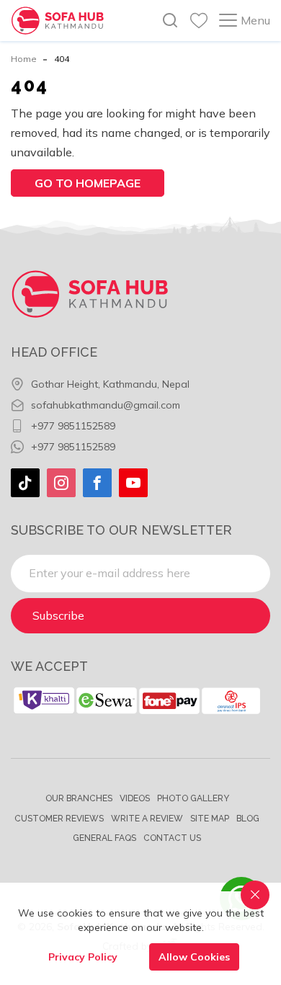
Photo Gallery (193, 798)
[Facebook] (97, 482)
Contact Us (172, 838)
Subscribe (58, 615)
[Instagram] (61, 482)
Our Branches (78, 798)
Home (24, 58)
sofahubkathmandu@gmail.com (105, 404)
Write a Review (147, 819)
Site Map (209, 819)
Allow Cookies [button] (194, 956)
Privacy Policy (82, 956)
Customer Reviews (59, 819)
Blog (247, 819)
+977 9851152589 (73, 425)
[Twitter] (25, 482)
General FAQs (104, 838)
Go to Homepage (87, 183)
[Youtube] (133, 482)
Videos (135, 798)
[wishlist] (199, 21)
